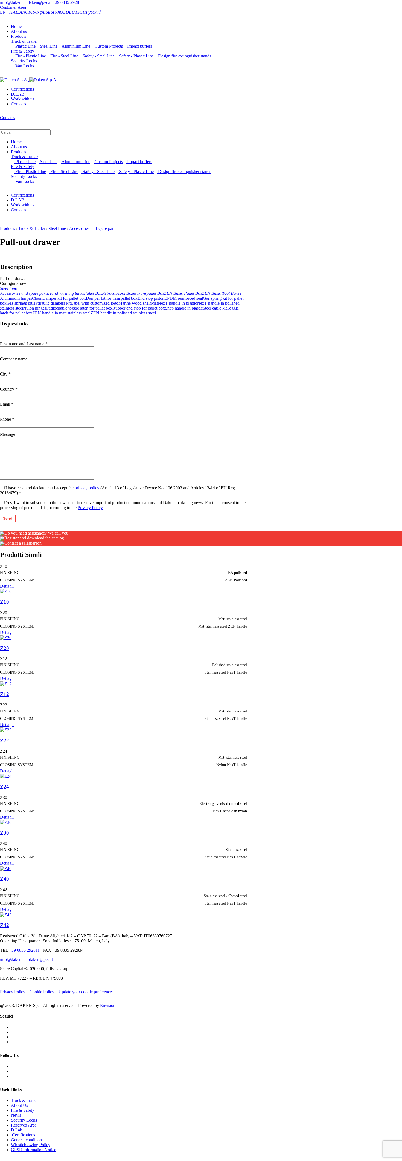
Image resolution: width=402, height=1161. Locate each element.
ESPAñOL (57, 12)
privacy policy (87, 488)
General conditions (27, 1139)
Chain (37, 298)
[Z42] (5, 914)
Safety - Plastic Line (136, 56)
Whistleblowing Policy (30, 1144)
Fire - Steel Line (63, 56)
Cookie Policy (42, 991)
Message (7, 434)
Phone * (7, 419)
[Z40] (5, 868)
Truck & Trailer (24, 41)
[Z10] (5, 591)
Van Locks (24, 65)
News (16, 1115)
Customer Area (13, 7)
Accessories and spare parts (92, 228)
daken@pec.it (39, 2)
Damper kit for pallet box (64, 298)
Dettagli (7, 586)
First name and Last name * (24, 344)
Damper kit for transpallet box (112, 298)
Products (18, 36)
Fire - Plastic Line (30, 56)
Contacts (18, 104)
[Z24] (5, 775)
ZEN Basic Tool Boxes (221, 293)
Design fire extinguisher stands (184, 56)
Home (16, 26)
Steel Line (48, 46)
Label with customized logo (94, 303)
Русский (93, 12)
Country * (9, 389)
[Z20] (5, 637)
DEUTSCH (76, 12)
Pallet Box (93, 293)
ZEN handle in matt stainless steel (61, 313)
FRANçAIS (38, 12)
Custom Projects (108, 46)
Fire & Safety (22, 51)
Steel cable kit (215, 308)
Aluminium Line (75, 46)
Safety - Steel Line (98, 56)
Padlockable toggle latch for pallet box (79, 308)
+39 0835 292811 (68, 2)
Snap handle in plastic (184, 308)
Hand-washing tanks (66, 293)
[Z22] (5, 729)
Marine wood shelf (134, 303)
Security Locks (24, 61)
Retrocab (110, 293)
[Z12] (5, 683)
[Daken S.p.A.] (28, 79)
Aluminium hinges (16, 298)
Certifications (22, 89)
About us (19, 31)
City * (5, 374)
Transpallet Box (150, 293)
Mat (154, 303)
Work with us (22, 99)
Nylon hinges (34, 308)
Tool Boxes (127, 293)
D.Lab (16, 1130)
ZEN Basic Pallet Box (183, 293)
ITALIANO (18, 12)
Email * (6, 404)
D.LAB (17, 94)
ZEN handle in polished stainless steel (123, 313)
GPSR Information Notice (33, 1149)
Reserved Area (23, 1125)
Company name (13, 359)
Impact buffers (139, 46)
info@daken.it (12, 2)
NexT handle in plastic (177, 303)
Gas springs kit (19, 303)
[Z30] (5, 822)
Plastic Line (25, 46)
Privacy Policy (90, 507)
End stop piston (151, 298)
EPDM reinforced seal (183, 298)
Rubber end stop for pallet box (138, 308)
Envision (107, 1005)
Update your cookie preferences (86, 991)
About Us (19, 1105)
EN (3, 12)
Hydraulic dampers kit (51, 303)
